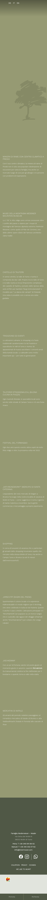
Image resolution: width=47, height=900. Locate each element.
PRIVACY (24, 865)
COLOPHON (15, 865)
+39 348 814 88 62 (27, 844)
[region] (23, 36)
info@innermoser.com (23, 850)
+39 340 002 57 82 (27, 847)
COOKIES (32, 865)
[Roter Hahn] (8, 881)
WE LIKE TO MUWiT (23, 869)
